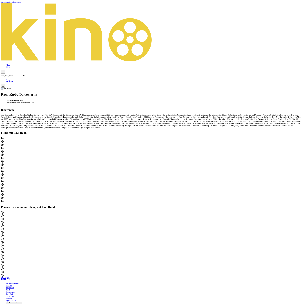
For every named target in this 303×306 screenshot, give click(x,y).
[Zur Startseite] (151, 32)
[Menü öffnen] (3, 86)
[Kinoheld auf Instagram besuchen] (8, 279)
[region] (151, 170)
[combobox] (12, 76)
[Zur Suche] (3, 72)
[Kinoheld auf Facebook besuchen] (2, 279)
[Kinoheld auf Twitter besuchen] (5, 279)
